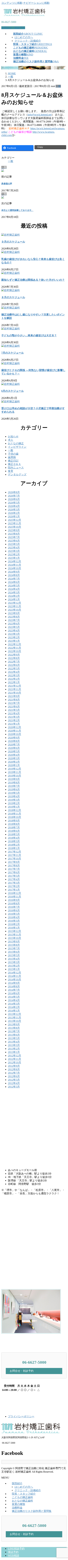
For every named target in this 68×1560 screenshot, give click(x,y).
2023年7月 (14, 620)
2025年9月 (14, 530)
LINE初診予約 (16, 1548)
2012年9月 (14, 1066)
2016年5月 (14, 913)
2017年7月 (14, 869)
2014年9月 (14, 983)
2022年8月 (14, 658)
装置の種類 (18, 1504)
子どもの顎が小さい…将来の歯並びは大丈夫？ (29, 335)
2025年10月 (14, 526)
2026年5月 (14, 502)
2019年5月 (14, 793)
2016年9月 (14, 900)
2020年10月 (14, 734)
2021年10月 (14, 692)
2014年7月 (14, 989)
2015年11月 (14, 934)
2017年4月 (14, 879)
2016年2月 (14, 924)
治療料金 (17, 1507)
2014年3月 (14, 1003)
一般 (58, 86)
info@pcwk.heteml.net (39, 114)
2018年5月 (14, 834)
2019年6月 (14, 789)
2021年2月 (14, 720)
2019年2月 (14, 803)
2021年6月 (14, 706)
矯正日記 (13, 460)
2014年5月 (14, 996)
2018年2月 (14, 844)
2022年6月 (14, 665)
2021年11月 (14, 689)
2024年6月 (14, 582)
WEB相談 (13, 1555)
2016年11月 (14, 896)
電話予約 (13, 1552)
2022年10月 (14, 651)
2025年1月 (14, 558)
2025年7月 (14, 537)
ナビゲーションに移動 (36, 2)
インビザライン (17, 446)
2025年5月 (14, 544)
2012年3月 (14, 1086)
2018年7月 (14, 827)
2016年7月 (14, 907)
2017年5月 (14, 875)
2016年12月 (14, 893)
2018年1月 (14, 848)
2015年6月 (14, 951)
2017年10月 (14, 858)
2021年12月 (14, 685)
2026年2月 (14, 513)
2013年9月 (14, 1024)
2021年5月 (14, 710)
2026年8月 (14, 492)
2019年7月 (14, 786)
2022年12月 (14, 644)
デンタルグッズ (17, 474)
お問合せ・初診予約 (13, 27)
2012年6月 (14, 1076)
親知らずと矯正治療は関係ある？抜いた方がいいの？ (33, 279)
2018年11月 (14, 813)
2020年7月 (14, 744)
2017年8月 (14, 865)
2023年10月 (14, 609)
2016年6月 (14, 910)
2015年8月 (14, 945)
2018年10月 (14, 817)
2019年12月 (14, 768)
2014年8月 (14, 986)
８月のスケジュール (13, 297)
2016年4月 (14, 917)
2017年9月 (14, 862)
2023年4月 (14, 630)
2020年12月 (14, 727)
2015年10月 (14, 938)
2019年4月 (14, 796)
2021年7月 (14, 703)
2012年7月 (14, 1072)
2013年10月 (14, 1021)
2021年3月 (14, 716)
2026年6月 (14, 499)
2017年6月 (14, 872)
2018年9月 (14, 820)
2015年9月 (14, 941)
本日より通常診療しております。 (17, 210)
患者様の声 (6, 183)
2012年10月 (14, 1062)
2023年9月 (14, 613)
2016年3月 (14, 920)
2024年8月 (14, 575)
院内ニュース (16, 467)
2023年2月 (14, 637)
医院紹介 (17, 1483)
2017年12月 (14, 851)
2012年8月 (14, 1069)
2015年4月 (14, 958)
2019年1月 (14, 806)
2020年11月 (14, 730)
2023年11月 (14, 606)
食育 (10, 471)
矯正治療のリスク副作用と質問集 (31, 1511)
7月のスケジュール (12, 352)
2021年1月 (14, 723)
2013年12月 (14, 1014)
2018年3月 (14, 841)
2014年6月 (14, 993)
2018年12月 (14, 810)
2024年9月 (14, 571)
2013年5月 (14, 1038)
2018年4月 (14, 837)
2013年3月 (14, 1045)
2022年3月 (14, 675)
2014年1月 (14, 1010)
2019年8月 (14, 782)
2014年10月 (14, 979)
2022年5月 (14, 668)
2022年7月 (14, 661)
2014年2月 (14, 1007)
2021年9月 (14, 696)
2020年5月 (14, 751)
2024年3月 (14, 592)
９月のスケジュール (13, 241)
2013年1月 (14, 1052)
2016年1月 (14, 927)
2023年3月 (14, 634)
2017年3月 (14, 882)
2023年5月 (14, 627)
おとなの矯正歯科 (22, 1500)
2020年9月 (14, 737)
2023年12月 (14, 602)
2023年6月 (14, 623)
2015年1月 (14, 969)
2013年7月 (14, 1031)
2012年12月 (14, 1055)
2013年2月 (14, 1048)
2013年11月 (14, 1017)
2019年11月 (14, 772)
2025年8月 (14, 533)
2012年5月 (14, 1079)
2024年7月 (14, 578)
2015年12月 (14, 931)
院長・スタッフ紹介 (24, 1493)
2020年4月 (14, 755)
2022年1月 (14, 682)
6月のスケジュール (12, 391)
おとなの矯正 (16, 443)
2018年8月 (14, 824)
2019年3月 (14, 799)
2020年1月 (14, 765)
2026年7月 (14, 495)
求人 (10, 440)
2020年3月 (14, 758)
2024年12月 (14, 561)
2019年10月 (14, 775)
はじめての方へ (24, 37)
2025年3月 (14, 551)
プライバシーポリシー (21, 1416)
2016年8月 (14, 903)
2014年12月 (14, 972)
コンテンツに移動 (11, 2)
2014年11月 (14, 976)
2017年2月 (14, 886)
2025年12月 (14, 520)
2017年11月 (14, 855)
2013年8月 (14, 1028)
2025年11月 (14, 523)
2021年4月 (14, 713)
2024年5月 (14, 585)
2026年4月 (14, 506)
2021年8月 (14, 699)
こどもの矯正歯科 (22, 1497)
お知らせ (13, 436)
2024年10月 (14, 568)
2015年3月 (14, 962)
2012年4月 (14, 1083)
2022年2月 (14, 678)
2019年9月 (14, 779)
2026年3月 (14, 509)
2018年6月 (14, 831)
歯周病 (12, 457)
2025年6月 (14, 540)
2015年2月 (14, 965)
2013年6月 (14, 1034)
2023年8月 (14, 616)
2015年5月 (14, 955)
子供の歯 (13, 453)
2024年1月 (14, 599)
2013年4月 (14, 1041)
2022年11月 (14, 647)
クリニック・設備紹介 (28, 40)
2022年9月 (14, 654)
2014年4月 (14, 1000)
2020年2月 (14, 761)
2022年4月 (14, 672)
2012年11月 (14, 1059)
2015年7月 (14, 948)
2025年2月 (14, 554)
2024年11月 (14, 564)
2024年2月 (14, 596)
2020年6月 (14, 748)
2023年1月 (14, 640)
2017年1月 (14, 889)
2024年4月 (14, 589)
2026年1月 (14, 516)
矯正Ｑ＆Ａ (14, 464)
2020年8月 (14, 741)
